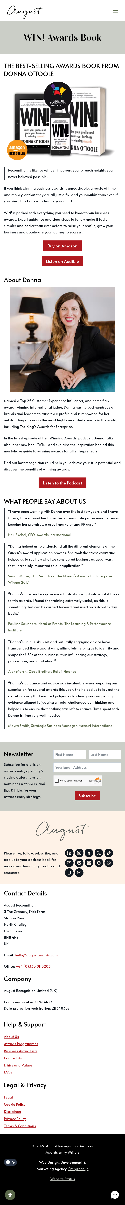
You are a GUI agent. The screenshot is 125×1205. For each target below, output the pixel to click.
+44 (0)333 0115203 (33, 966)
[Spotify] (79, 863)
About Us (11, 1036)
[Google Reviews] (99, 863)
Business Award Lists (20, 1050)
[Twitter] (99, 853)
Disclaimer (12, 1111)
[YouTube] (69, 863)
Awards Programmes (21, 1043)
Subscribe (87, 795)
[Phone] (69, 872)
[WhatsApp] (108, 863)
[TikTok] (108, 853)
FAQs (8, 1072)
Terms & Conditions (20, 1125)
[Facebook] (89, 853)
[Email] (79, 872)
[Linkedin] (69, 853)
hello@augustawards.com (36, 955)
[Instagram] (79, 853)
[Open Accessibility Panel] (10, 1195)
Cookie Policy (14, 1104)
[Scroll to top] (114, 1184)
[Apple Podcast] (89, 863)
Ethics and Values (18, 1065)
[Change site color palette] (10, 1162)
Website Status (62, 1178)
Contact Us (13, 1057)
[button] (115, 1195)
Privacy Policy (15, 1118)
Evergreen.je (78, 1168)
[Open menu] (116, 10)
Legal (8, 1097)
